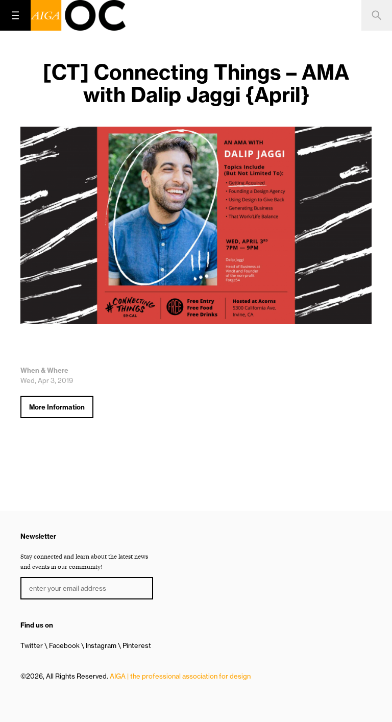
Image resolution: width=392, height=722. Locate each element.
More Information (57, 407)
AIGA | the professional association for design (180, 676)
